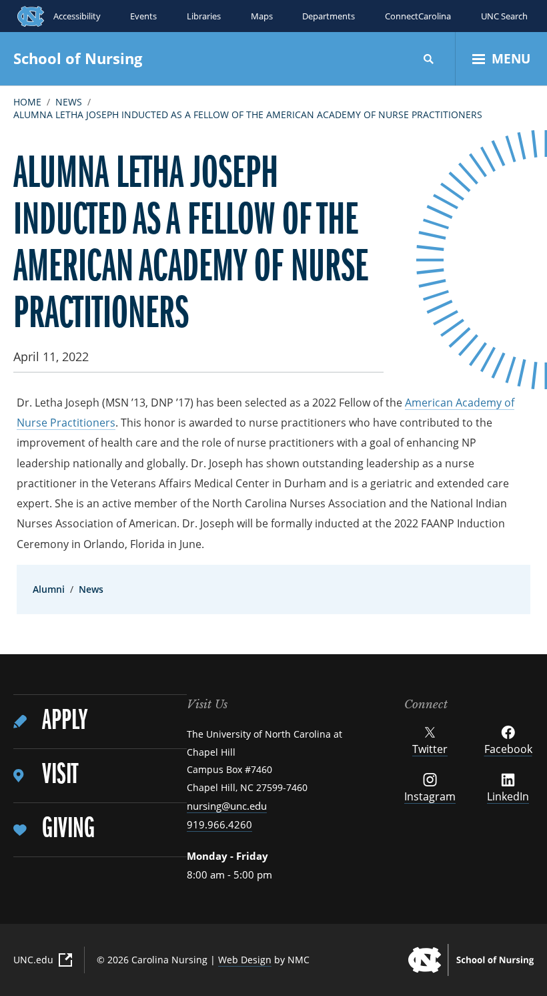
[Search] (429, 58)
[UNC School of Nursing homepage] (471, 960)
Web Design (244, 959)
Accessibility (77, 16)
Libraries (204, 16)
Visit (60, 775)
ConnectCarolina (418, 16)
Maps (262, 16)
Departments (328, 16)
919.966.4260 (219, 824)
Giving (68, 829)
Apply (64, 721)
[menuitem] (100, 722)
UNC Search (504, 16)
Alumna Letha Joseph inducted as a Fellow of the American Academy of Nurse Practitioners (247, 114)
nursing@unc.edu (227, 805)
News (68, 101)
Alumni (49, 589)
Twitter (430, 749)
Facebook (508, 749)
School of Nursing (77, 58)
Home (27, 101)
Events (143, 16)
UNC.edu (33, 959)
